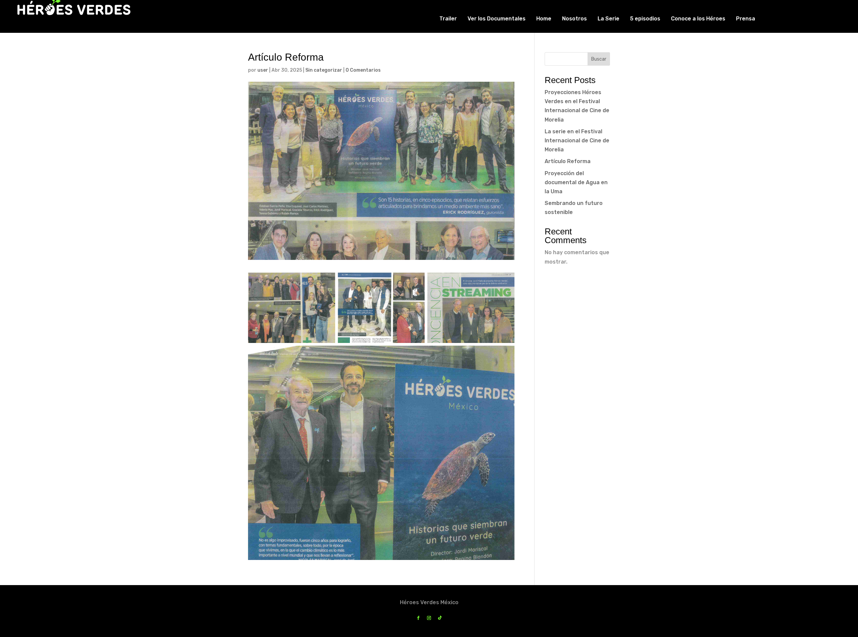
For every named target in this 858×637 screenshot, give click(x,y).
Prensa (745, 18)
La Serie (608, 18)
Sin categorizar (323, 70)
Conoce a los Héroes (698, 18)
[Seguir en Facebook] (418, 618)
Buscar (598, 59)
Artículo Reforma (568, 161)
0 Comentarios (363, 70)
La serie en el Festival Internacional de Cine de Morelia (577, 140)
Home (543, 18)
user (262, 70)
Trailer (448, 18)
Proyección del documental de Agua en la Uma (576, 182)
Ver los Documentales (497, 18)
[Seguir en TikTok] (440, 618)
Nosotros (574, 18)
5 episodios (645, 18)
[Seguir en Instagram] (429, 618)
